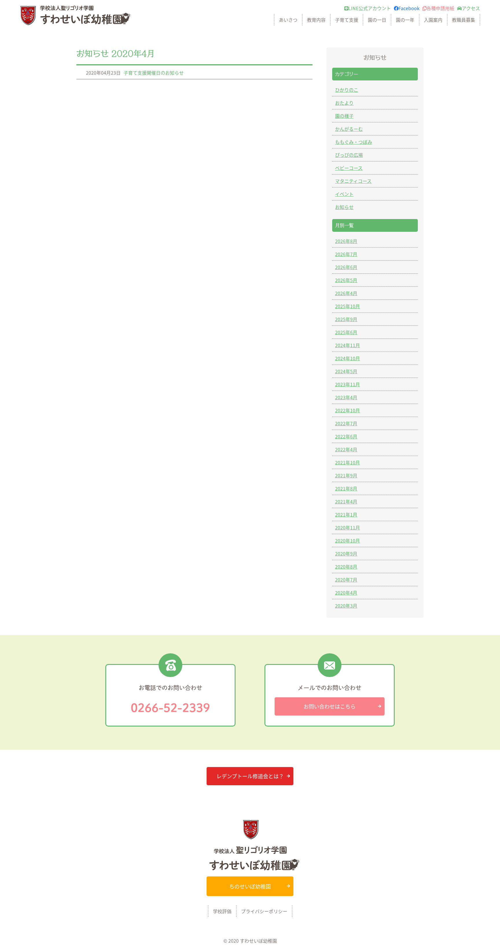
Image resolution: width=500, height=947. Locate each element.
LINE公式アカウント (369, 8)
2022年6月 (346, 436)
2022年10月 (347, 410)
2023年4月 (346, 397)
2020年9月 (346, 553)
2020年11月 (347, 527)
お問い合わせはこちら (330, 706)
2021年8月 (346, 488)
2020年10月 (347, 540)
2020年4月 (346, 592)
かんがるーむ (349, 128)
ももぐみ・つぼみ (353, 141)
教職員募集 (463, 19)
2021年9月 (346, 475)
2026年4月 (346, 293)
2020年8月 (346, 566)
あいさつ (288, 19)
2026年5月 (346, 280)
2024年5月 (346, 371)
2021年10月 (347, 462)
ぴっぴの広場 (349, 154)
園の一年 (405, 19)
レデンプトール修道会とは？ (250, 776)
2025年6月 (346, 332)
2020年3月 (346, 605)
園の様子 (344, 115)
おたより (344, 102)
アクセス (471, 8)
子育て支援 (346, 19)
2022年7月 (346, 423)
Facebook (409, 8)
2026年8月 (346, 241)
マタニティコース (353, 180)
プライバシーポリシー (264, 911)
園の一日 (377, 19)
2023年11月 (347, 384)
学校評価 (222, 911)
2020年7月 (346, 579)
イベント (344, 193)
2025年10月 (347, 306)
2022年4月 (346, 449)
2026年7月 (346, 254)
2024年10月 (347, 358)
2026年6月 (346, 267)
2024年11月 (347, 345)
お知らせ (344, 206)
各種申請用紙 (440, 8)
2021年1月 (346, 514)
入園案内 (433, 19)
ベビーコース (349, 167)
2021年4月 (346, 501)
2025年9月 (346, 319)
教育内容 (316, 19)
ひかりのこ (346, 89)
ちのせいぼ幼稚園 (250, 886)
